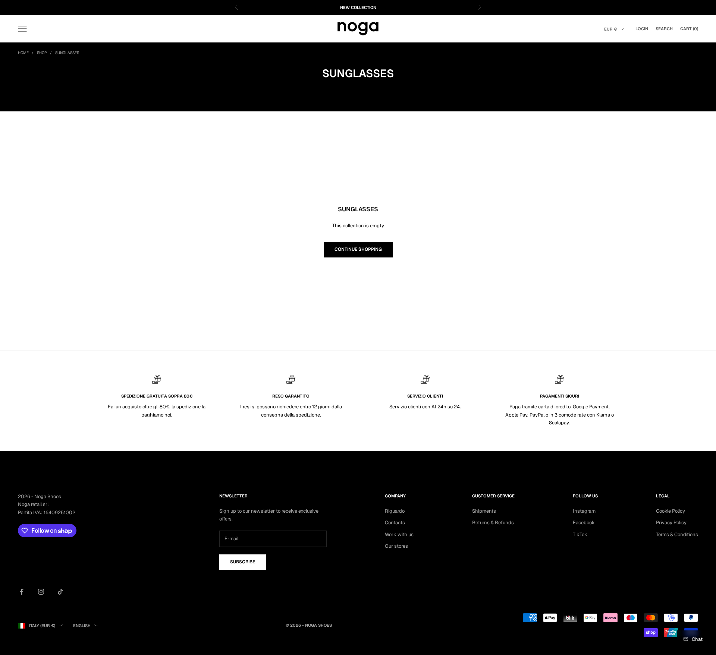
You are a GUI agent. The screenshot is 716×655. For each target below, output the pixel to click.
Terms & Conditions (677, 534)
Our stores (396, 546)
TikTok (580, 534)
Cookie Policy (670, 511)
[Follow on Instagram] (41, 591)
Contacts (395, 522)
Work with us (399, 534)
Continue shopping (358, 249)
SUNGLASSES (67, 52)
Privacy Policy (671, 522)
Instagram (584, 511)
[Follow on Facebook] (21, 591)
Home (23, 52)
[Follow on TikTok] (60, 591)
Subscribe (242, 562)
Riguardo (395, 511)
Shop (42, 52)
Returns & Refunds (493, 522)
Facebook (584, 522)
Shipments (484, 511)
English (82, 625)
